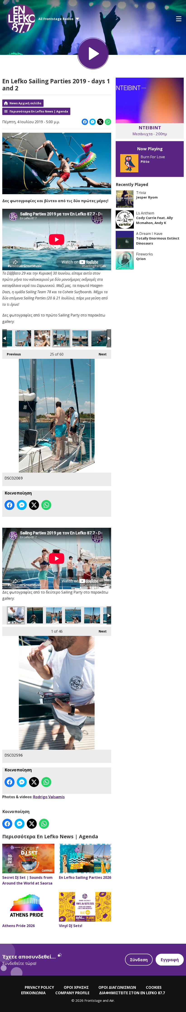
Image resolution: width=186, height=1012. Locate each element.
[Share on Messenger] (92, 122)
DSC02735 (73, 615)
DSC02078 (99, 338)
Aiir (111, 1000)
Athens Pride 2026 (18, 925)
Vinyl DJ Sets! (70, 925)
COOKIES (154, 987)
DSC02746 (35, 615)
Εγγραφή (170, 959)
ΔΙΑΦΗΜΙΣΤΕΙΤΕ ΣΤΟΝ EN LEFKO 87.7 (132, 992)
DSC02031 (42, 338)
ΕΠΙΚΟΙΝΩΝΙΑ (33, 992)
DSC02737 (54, 615)
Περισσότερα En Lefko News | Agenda (39, 111)
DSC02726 (92, 615)
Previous (11, 354)
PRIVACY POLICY (39, 987)
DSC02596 (16, 615)
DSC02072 (80, 338)
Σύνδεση (139, 959)
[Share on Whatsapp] (108, 122)
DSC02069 (61, 338)
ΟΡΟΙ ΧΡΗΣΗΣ (76, 987)
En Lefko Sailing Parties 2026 (85, 877)
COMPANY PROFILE (72, 992)
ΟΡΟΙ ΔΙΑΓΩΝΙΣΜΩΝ (117, 987)
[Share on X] (100, 122)
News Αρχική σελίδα (25, 103)
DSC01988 (23, 338)
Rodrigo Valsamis (49, 796)
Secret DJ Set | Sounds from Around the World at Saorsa (27, 880)
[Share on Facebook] (85, 122)
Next (100, 354)
